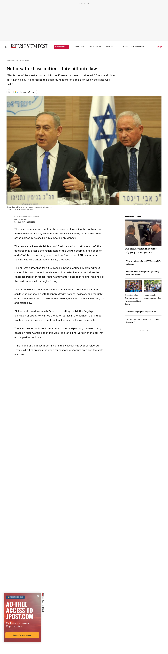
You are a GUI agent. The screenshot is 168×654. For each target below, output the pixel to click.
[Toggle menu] (5, 46)
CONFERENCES (61, 47)
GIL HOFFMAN (22, 216)
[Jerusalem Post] (27, 46)
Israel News (24, 60)
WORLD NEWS (95, 47)
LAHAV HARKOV (33, 216)
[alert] (22, 625)
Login (159, 46)
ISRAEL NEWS (79, 47)
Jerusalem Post (12, 60)
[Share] (9, 91)
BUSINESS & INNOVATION (133, 47)
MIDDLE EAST (112, 47)
